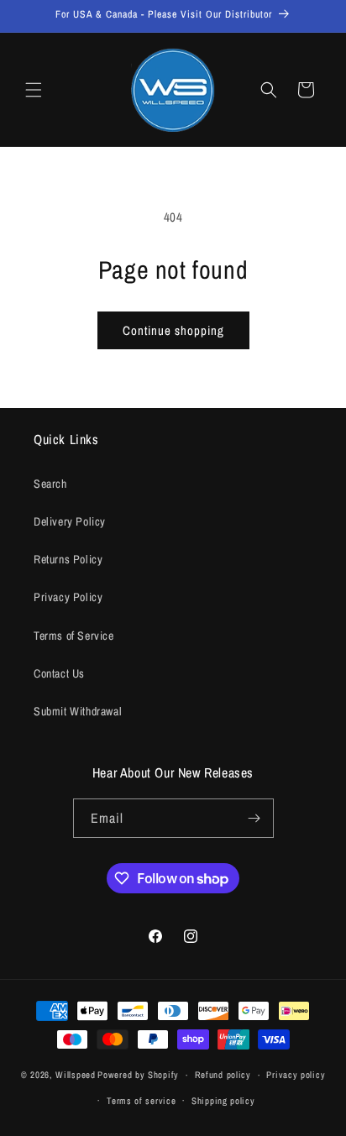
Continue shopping (173, 330)
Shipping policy (223, 1101)
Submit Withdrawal (78, 711)
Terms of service (141, 1101)
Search (50, 483)
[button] (33, 89)
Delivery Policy (70, 521)
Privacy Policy (68, 597)
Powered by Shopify (138, 1075)
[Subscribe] (254, 818)
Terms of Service (74, 635)
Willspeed (75, 1075)
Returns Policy (68, 559)
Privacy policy (295, 1075)
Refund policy (223, 1075)
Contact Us (59, 673)
